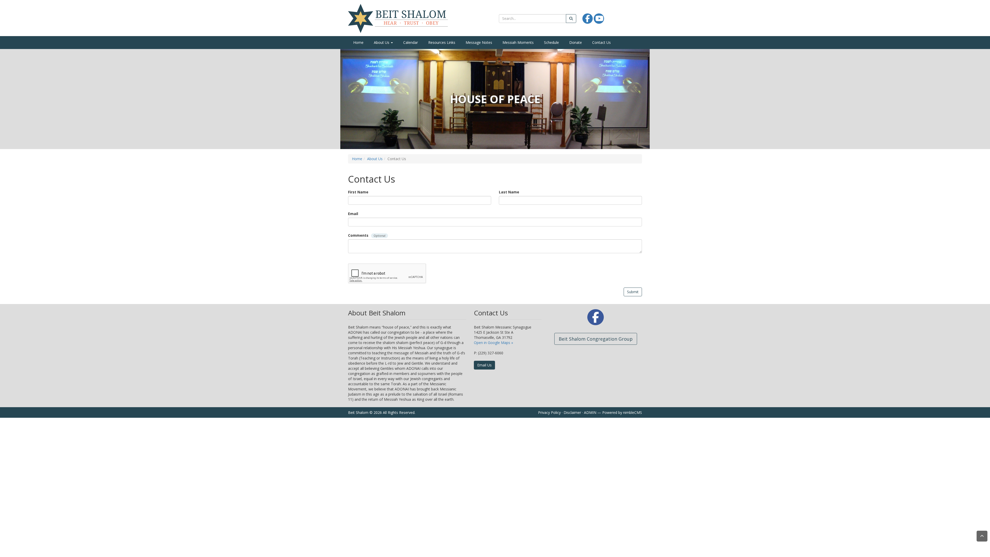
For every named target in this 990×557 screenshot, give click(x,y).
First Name (358, 192)
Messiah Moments (518, 42)
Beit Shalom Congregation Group (596, 339)
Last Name (509, 192)
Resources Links (441, 42)
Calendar (410, 42)
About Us (382, 42)
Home (358, 42)
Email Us (484, 365)
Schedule (551, 42)
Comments (366, 235)
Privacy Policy (549, 412)
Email (353, 213)
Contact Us (601, 42)
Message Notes (479, 42)
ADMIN (590, 412)
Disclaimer (572, 412)
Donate (575, 42)
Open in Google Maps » (493, 342)
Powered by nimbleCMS (622, 412)
